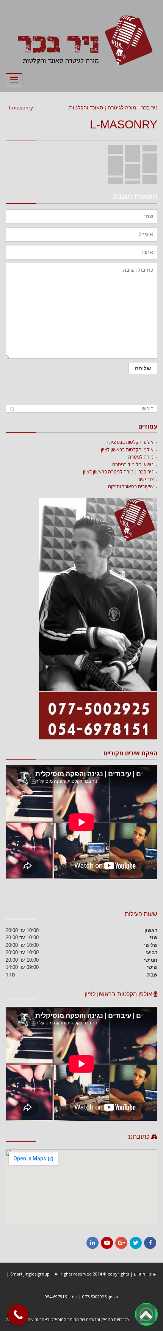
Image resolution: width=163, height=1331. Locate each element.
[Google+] (121, 1243)
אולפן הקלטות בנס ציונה (129, 441)
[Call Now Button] (18, 1314)
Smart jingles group (30, 1274)
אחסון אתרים (145, 1274)
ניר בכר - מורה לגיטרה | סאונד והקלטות (113, 107)
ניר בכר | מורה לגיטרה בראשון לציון (118, 471)
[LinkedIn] (92, 1243)
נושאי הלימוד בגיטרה (133, 464)
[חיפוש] (12, 409)
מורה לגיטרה (141, 456)
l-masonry (21, 107)
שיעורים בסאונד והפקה (131, 486)
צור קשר (145, 479)
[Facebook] (150, 1243)
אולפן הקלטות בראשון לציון (127, 449)
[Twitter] (136, 1243)
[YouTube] (107, 1243)
